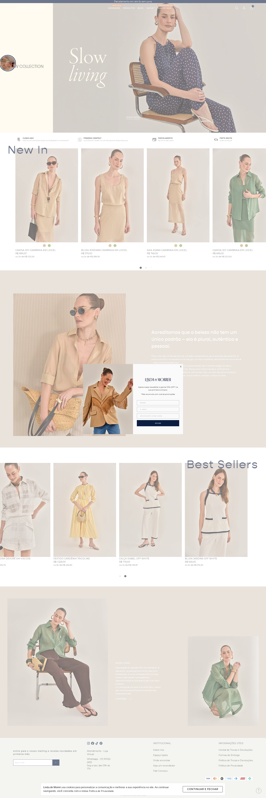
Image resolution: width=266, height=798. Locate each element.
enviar (158, 423)
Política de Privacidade (101, 791)
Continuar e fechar (202, 789)
